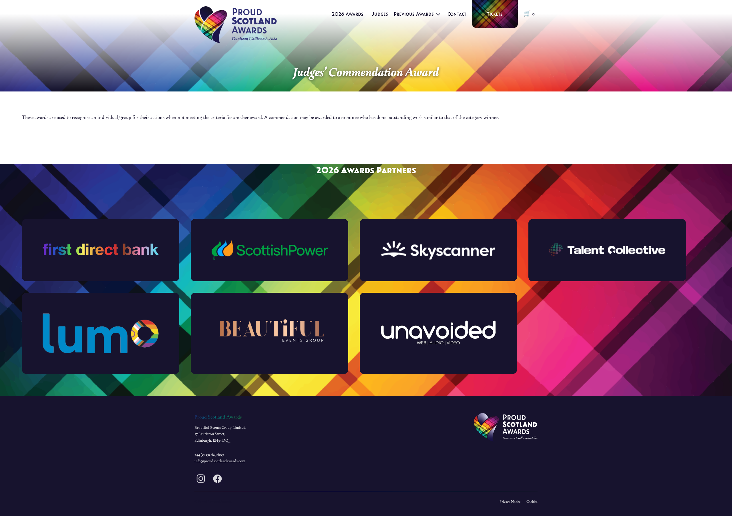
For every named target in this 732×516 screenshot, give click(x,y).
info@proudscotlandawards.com (219, 461)
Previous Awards (414, 14)
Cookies (532, 502)
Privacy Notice (510, 502)
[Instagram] (200, 479)
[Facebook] (217, 479)
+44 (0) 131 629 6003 (209, 454)
